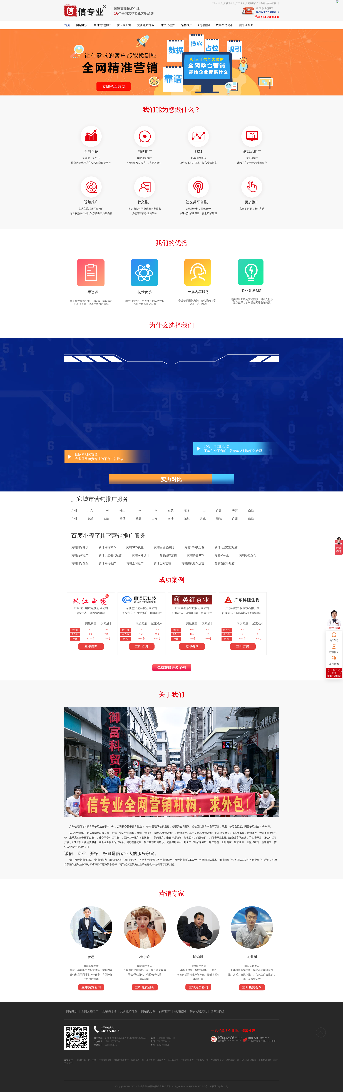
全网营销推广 (102, 25)
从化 (203, 518)
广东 (90, 510)
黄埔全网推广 (134, 563)
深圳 (187, 510)
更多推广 (252, 202)
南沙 (170, 518)
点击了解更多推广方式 (251, 208)
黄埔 (90, 518)
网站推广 (145, 151)
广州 (74, 510)
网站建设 (82, 25)
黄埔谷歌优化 (247, 555)
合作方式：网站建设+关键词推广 (243, 612)
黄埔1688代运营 (194, 547)
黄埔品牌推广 (79, 555)
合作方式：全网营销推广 (91, 612)
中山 (203, 510)
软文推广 (145, 202)
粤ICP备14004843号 (198, 1086)
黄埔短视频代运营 (192, 563)
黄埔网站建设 (79, 547)
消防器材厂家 (232, 1060)
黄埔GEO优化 (135, 547)
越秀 (122, 518)
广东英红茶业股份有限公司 (192, 608)
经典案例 (204, 25)
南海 (251, 510)
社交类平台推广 (198, 202)
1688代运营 (172, 1060)
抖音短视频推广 (121, 1060)
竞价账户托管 (145, 25)
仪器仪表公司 (137, 1060)
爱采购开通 (124, 25)
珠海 (251, 518)
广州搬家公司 (104, 1060)
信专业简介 (246, 25)
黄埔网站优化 (79, 563)
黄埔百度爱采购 (164, 547)
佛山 (122, 510)
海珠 (106, 518)
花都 (187, 518)
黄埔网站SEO (107, 547)
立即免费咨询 (91, 987)
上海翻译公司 (264, 1060)
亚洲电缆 (91, 1060)
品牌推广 (186, 25)
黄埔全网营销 (162, 563)
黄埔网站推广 (107, 563)
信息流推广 (252, 151)
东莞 (170, 510)
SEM (198, 151)
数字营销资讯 (224, 25)
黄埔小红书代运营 (110, 555)
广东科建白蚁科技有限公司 (242, 608)
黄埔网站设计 (140, 555)
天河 (235, 510)
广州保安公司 (202, 1060)
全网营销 (91, 151)
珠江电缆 (81, 1060)
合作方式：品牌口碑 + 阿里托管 (192, 612)
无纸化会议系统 (248, 1060)
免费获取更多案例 (171, 668)
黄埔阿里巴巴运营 (226, 547)
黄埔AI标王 (221, 555)
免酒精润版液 (217, 1060)
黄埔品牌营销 (168, 555)
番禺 (138, 518)
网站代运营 (167, 25)
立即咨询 (90, 646)
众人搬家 (150, 1060)
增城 (219, 518)
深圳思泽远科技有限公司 (141, 608)
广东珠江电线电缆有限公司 (91, 608)
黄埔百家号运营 (225, 563)
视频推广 (91, 202)
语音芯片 (160, 1060)
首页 (67, 25)
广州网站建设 (187, 1060)
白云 (154, 518)
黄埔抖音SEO (195, 555)
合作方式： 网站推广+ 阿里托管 (141, 612)
